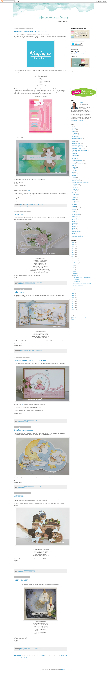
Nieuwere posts (17, 655)
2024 (73, 246)
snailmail (74, 226)
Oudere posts (64, 655)
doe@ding (74, 153)
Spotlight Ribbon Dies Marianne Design (30, 360)
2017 (73, 293)
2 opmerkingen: (39, 282)
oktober (75, 260)
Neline (81, 102)
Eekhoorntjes (19, 496)
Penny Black (75, 201)
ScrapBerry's (75, 218)
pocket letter (74, 204)
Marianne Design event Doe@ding (80, 182)
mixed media (75, 194)
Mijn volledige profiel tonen (77, 120)
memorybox (74, 187)
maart (74, 271)
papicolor (74, 199)
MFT (73, 192)
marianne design (24, 206)
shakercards (74, 219)
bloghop (19, 206)
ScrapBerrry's (75, 216)
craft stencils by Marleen (23, 283)
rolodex (73, 213)
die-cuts (73, 151)
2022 (73, 250)
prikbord (74, 206)
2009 (73, 309)
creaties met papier (76, 143)
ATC (73, 126)
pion (73, 202)
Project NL (74, 209)
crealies (73, 140)
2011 (73, 305)
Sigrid (29, 190)
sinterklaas (74, 223)
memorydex (74, 189)
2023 (73, 248)
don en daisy (75, 155)
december (75, 258)
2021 (73, 252)
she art (73, 221)
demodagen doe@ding (77, 148)
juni (74, 267)
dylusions (74, 158)
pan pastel (74, 196)
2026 (73, 242)
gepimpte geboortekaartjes (78, 163)
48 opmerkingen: (39, 204)
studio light (27, 351)
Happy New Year (21, 580)
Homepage (41, 655)
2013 (73, 301)
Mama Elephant (75, 179)
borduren (74, 131)
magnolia (74, 177)
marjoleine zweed (76, 185)
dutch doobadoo (75, 157)
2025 (73, 244)
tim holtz (74, 233)
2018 (73, 292)
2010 (73, 307)
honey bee (74, 167)
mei (74, 269)
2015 (73, 297)
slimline (73, 224)
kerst (73, 172)
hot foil (73, 168)
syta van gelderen (76, 231)
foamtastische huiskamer (77, 160)
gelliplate (74, 162)
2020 (73, 254)
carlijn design (75, 135)
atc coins (74, 128)
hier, (50, 477)
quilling (73, 211)
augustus (75, 264)
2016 (73, 295)
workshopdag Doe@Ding (77, 236)
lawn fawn (74, 175)
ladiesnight (74, 174)
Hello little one (19, 292)
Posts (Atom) (24, 657)
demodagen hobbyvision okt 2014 (79, 150)
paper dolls (74, 197)
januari (75, 275)
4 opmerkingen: (39, 350)
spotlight (26, 421)
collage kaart (75, 136)
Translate (82, 53)
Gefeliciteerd (19, 214)
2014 (73, 299)
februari (75, 273)
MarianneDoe (75, 184)
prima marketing (75, 207)
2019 (73, 256)
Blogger (63, 669)
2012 (73, 303)
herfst (73, 165)
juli (74, 266)
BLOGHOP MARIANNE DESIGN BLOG (30, 32)
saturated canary (75, 214)
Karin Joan (74, 170)
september (75, 262)
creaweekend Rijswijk (77, 145)
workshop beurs (75, 235)
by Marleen (74, 133)
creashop (74, 141)
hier (23, 404)
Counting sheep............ (23, 430)
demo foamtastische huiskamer (79, 146)
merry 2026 (74, 190)
